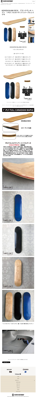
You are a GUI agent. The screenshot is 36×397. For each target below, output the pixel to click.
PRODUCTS (17, 380)
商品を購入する (6, 362)
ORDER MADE (18, 382)
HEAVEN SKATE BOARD (10, 396)
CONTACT (18, 387)
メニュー (33, 1)
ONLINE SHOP (18, 391)
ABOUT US (18, 385)
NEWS (18, 378)
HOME (18, 376)
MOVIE (18, 389)
